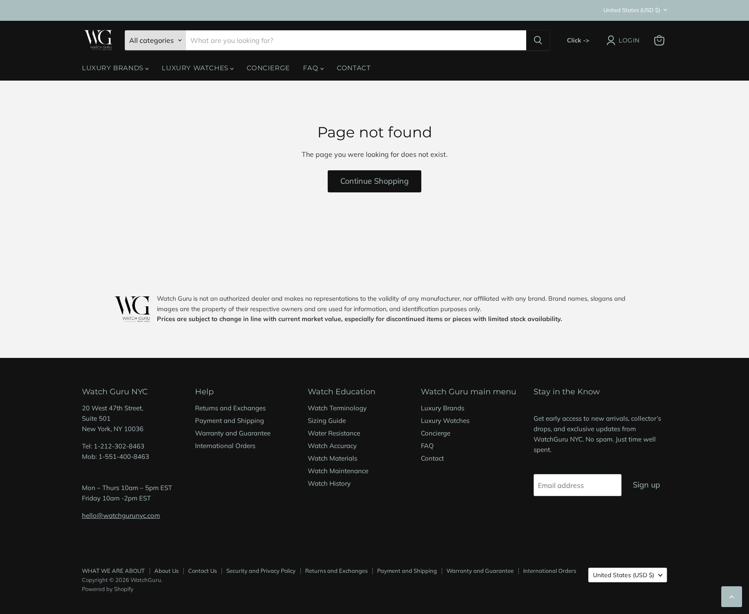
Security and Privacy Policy (261, 570)
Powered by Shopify (108, 588)
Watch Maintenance (338, 471)
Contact (354, 68)
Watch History (329, 483)
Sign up (646, 485)
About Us (166, 570)
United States (631, 9)
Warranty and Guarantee (232, 433)
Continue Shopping (374, 181)
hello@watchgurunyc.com (121, 515)
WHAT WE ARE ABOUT (113, 570)
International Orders (225, 446)
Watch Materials (332, 458)
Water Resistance (334, 433)
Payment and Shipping (229, 420)
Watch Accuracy (332, 446)
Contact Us (202, 570)
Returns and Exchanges (230, 408)
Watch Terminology (337, 408)
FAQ (311, 68)
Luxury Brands (113, 68)
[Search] (538, 40)
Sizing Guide (327, 420)
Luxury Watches (196, 68)
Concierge (268, 68)
